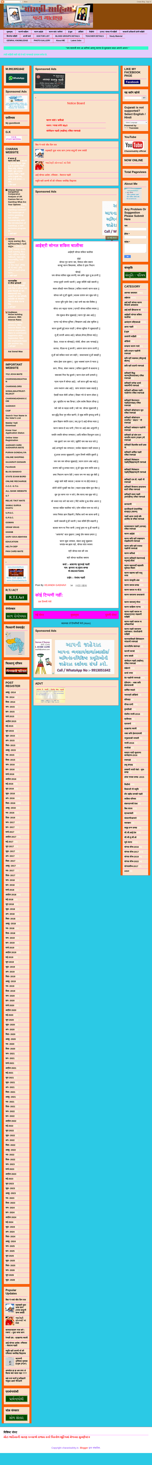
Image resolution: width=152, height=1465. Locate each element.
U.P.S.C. (10, 513)
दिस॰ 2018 (10, 933)
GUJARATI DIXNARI (16, 462)
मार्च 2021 (10, 1063)
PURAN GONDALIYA (16, 452)
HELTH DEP (12, 546)
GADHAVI (10, 406)
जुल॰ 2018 (10, 909)
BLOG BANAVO (13, 471)
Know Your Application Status (15, 431)
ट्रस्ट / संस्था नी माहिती (108, 32)
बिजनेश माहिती (12, 36)
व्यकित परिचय (130, 799)
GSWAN (10, 522)
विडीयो (91, 32)
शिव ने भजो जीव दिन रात (46, 144)
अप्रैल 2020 (11, 1010)
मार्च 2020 (10, 1005)
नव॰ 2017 (10, 870)
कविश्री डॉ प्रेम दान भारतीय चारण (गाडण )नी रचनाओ (134, 437)
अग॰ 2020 (10, 1029)
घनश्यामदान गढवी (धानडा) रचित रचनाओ (135, 527)
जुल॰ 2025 (10, 1260)
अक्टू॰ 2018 (11, 923)
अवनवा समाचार (130, 293)
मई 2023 (9, 1179)
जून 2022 (10, 1130)
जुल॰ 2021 (10, 1082)
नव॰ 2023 (10, 1198)
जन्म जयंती (128, 656)
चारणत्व (11, 239)
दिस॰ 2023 (10, 1203)
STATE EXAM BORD (16, 476)
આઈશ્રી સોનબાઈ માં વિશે (58, 162)
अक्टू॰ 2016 (11, 808)
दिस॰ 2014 (10, 702)
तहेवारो (127, 668)
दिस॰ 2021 (10, 1106)
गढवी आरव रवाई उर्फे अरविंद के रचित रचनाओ (134, 517)
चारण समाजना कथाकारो (134, 595)
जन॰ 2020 (10, 996)
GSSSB (9, 532)
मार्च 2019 (10, 947)
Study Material (115, 36)
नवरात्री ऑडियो (131, 695)
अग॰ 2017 (10, 856)
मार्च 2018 (10, 890)
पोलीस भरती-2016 (132, 714)
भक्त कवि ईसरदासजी (133, 733)
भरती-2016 (129, 743)
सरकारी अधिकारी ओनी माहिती (133, 32)
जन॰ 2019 (10, 938)
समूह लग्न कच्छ (130, 828)
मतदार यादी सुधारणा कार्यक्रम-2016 (132, 753)
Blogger (84, 1447)
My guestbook (13, 123)
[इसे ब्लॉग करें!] (79, 585)
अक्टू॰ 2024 (11, 1241)
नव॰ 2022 (10, 1154)
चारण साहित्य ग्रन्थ (132, 607)
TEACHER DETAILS (95, 36)
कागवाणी (128, 504)
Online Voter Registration (12, 438)
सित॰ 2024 (10, 1236)
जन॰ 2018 (10, 880)
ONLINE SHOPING (15, 457)
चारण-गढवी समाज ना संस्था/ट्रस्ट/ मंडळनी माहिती (133, 614)
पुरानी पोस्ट (111, 614)
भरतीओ (127, 748)
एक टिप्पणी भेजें (44, 601)
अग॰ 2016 (10, 798)
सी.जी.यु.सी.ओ (130, 837)
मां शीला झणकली (15, 283)
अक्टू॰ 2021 (11, 1097)
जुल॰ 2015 (10, 736)
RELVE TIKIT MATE (15, 500)
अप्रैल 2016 (11, 779)
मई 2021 (9, 1073)
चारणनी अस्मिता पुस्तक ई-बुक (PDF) (22, 1361)
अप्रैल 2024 (11, 1217)
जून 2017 (10, 846)
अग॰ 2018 (10, 914)
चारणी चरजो (129, 651)
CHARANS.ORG (14, 386)
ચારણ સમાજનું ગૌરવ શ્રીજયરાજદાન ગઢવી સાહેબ (17, 244)
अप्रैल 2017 (11, 837)
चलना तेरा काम (14, 161)
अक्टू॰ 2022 (11, 1150)
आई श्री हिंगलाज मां (132, 310)
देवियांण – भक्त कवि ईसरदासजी (132, 683)
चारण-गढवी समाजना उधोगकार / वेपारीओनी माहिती (133, 631)
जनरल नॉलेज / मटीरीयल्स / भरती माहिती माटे (66, 121)
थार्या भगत (128, 673)
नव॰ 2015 (10, 755)
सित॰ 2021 (10, 1092)
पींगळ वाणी (128, 704)
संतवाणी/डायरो (130, 818)
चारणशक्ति (12, 281)
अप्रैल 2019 (11, 952)
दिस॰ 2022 (10, 1159)
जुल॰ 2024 (10, 1227)
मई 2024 (9, 1222)
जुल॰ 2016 (10, 793)
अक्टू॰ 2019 (11, 981)
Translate (133, 128)
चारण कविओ (129, 553)
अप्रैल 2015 (11, 721)
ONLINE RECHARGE (16, 481)
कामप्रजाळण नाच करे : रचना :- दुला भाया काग (15, 1331)
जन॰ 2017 (10, 822)
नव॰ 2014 (10, 697)
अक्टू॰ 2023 (11, 1193)
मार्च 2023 (10, 1169)
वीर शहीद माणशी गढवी (133, 794)
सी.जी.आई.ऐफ (130, 832)
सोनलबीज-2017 (131, 866)
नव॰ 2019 (10, 986)
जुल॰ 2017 (10, 851)
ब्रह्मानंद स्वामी (130, 728)
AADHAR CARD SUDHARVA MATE (15, 446)
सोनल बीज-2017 (131, 852)
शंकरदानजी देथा (131, 803)
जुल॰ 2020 (10, 1024)
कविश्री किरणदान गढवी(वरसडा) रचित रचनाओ (132, 403)
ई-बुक (70, 32)
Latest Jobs (76, 41)
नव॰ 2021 (10, 1102)
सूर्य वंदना (128, 842)
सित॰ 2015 (10, 745)
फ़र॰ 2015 (10, 711)
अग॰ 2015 (10, 740)
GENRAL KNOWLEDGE (17, 41)
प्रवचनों (127, 723)
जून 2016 (10, 788)
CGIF (8, 411)
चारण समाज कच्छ (131, 585)
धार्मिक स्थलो (129, 690)
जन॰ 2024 (10, 1207)
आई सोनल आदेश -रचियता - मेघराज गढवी (53, 175)
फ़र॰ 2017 (10, 827)
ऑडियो (80, 32)
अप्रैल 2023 (11, 1174)
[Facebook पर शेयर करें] (83, 585)
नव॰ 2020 (10, 1044)
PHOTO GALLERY (42, 41)
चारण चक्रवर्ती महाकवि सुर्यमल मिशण (134, 566)
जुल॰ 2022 (10, 1135)
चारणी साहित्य (23, 32)
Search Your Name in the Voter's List (16, 416)
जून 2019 (10, 962)
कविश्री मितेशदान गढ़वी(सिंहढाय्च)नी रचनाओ (135, 470)
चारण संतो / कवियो (55, 32)
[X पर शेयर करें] (81, 585)
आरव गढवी (128, 327)
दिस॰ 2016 (10, 817)
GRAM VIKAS (12, 527)
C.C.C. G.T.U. (12, 486)
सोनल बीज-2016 (131, 847)
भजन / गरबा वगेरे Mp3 (56, 110)
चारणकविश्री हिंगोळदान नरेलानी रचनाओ (134, 640)
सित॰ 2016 (10, 803)
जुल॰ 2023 (10, 1188)
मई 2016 (9, 784)
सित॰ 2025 (10, 1265)
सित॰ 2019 (10, 976)
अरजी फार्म (27, 36)
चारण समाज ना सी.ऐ (132, 590)
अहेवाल (127, 297)
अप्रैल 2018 (11, 894)
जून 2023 (10, 1183)
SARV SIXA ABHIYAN (16, 537)
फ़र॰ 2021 (10, 1058)
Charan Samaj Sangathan (15, 191)
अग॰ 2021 (10, 1087)
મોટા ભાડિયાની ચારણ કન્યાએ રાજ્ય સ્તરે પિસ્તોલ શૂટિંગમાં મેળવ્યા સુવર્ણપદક (47, 1437)
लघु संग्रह (128, 765)
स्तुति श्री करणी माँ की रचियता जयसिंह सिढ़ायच (55, 180)
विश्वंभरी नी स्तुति (131, 789)
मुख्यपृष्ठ (10, 32)
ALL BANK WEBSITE (16, 491)
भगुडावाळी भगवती (131, 738)
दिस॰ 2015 (10, 760)
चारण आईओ (38, 32)
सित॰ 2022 (10, 1145)
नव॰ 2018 (10, 928)
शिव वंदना (128, 808)
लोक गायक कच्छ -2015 (134, 777)
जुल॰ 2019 (10, 967)
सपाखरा (127, 823)
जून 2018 (10, 904)
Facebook (11, 467)
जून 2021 (10, 1077)
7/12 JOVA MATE (14, 374)
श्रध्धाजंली (128, 813)
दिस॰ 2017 (10, 875)
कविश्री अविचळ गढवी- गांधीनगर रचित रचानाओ (134, 391)
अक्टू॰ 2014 (11, 692)
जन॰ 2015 (10, 707)
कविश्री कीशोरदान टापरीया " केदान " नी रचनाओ (133, 420)
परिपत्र (127, 699)
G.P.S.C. (10, 517)
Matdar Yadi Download (12, 424)
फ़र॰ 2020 (10, 1000)
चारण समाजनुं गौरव (132, 602)
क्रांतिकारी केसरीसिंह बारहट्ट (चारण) (133, 510)
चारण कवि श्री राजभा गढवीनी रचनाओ (133, 547)
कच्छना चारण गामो (132, 346)
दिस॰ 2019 (10, 991)
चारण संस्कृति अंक (131, 580)
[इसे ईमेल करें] (77, 585)
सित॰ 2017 (10, 861)
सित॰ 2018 (10, 919)
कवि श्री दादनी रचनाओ (134, 366)
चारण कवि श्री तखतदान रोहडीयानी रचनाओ (134, 539)
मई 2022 (9, 1126)
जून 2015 (10, 731)
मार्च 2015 (10, 716)
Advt (126, 871)
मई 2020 (9, 1015)
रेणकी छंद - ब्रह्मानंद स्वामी (17, 1338)
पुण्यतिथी (128, 709)
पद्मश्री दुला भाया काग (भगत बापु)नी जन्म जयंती (66, 150)
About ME (60, 41)
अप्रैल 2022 (11, 1121)
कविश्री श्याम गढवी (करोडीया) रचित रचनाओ (134, 495)
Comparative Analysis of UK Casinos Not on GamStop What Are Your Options (17, 199)
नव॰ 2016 (10, 813)
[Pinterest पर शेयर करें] (86, 585)
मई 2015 (9, 726)
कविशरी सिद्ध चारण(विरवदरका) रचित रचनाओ (134, 375)
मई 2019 (9, 957)
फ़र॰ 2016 (10, 769)
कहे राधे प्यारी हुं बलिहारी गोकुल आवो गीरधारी (16, 1379)
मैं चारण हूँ (12, 158)
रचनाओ (127, 760)
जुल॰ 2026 (10, 1280)
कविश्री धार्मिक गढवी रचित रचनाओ (133, 453)
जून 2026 (10, 1275)
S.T (7, 496)
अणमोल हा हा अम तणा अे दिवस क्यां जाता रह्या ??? (16, 1371)
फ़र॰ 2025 (10, 1251)
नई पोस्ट (39, 614)
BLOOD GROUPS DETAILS (67, 36)
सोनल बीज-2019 (131, 856)
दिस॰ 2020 (10, 1049)
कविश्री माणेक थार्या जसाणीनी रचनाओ (132, 384)
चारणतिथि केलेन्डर (132, 646)
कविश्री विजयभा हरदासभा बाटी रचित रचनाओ (135, 488)
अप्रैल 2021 (11, 1068)
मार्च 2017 (10, 832)
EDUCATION (12, 541)
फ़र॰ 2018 (10, 885)
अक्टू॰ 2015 (11, 750)
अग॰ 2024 (10, 1232)
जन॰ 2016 (10, 764)
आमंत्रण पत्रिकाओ (132, 322)
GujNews (12, 312)
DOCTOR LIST (43, 36)
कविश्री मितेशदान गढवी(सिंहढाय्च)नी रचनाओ (135, 461)
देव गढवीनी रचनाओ (132, 678)
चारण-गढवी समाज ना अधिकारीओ (133, 622)
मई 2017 (9, 842)
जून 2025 (10, 1256)
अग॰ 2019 (10, 972)
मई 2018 (9, 899)
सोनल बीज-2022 (131, 861)
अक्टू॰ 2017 (11, 866)
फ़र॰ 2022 (10, 1116)
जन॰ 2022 (10, 1111)
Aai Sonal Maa (15, 351)
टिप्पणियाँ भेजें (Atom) (81, 623)
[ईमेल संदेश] (71, 585)
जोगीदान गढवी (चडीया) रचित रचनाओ (63, 115)
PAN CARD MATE (14, 551)
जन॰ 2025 (10, 1246)
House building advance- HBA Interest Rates (15, 317)
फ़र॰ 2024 (10, 1212)
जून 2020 (10, 1020)
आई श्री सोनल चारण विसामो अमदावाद (133, 303)
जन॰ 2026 (10, 1270)
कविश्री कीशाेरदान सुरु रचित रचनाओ (133, 411)
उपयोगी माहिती (130, 336)
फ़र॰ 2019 (10, 943)
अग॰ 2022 (10, 1140)
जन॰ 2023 (10, 1164)
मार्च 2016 (10, 774)
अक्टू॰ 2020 (11, 1039)
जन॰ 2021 (10, 1053)
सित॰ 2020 (10, 1034)
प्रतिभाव (127, 719)
